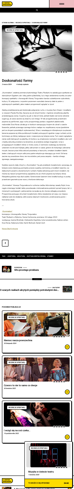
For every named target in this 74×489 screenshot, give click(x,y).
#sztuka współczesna (36, 256)
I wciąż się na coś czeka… (17, 430)
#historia (11, 256)
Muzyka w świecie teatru (41, 471)
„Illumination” (7, 211)
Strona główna (8, 23)
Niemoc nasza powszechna (18, 340)
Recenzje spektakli (23, 23)
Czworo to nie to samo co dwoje (20, 385)
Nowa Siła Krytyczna (10, 229)
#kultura (21, 256)
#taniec (50, 256)
